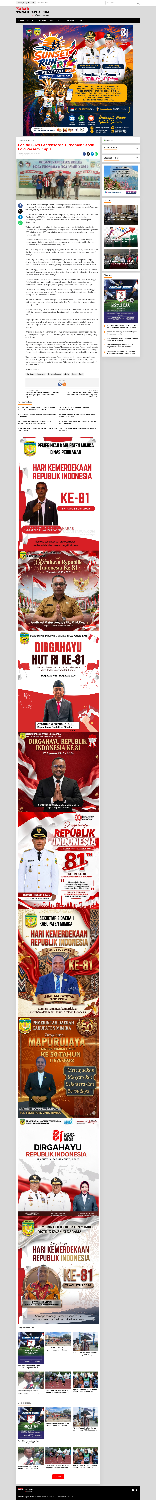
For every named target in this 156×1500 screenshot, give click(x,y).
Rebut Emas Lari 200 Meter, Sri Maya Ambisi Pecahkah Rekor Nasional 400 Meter (34, 422)
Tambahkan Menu (42, 3)
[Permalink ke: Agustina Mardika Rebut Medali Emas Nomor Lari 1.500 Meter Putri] (86, 1380)
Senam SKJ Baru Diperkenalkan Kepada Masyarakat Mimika (74, 408)
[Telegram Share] (92, 154)
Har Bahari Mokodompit (36, 374)
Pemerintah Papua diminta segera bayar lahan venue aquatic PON (77, 415)
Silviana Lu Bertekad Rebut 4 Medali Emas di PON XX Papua (77, 429)
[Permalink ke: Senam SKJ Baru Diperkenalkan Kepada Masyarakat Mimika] (58, 1339)
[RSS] (64, 384)
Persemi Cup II (77, 374)
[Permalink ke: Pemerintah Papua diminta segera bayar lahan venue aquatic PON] (31, 1380)
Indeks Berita (41, 1497)
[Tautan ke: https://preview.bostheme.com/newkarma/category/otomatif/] (137, 158)
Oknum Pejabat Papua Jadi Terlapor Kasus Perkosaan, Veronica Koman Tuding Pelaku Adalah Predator (82, 393)
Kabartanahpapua (54, 374)
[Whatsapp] (96, 154)
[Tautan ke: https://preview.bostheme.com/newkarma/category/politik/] (137, 147)
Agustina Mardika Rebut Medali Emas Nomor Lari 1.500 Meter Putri (77, 422)
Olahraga (21, 155)
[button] (138, 3)
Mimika (66, 374)
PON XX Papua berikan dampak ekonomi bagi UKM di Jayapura (37, 415)
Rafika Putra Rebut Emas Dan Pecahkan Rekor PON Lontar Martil (37, 429)
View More (58, 1477)
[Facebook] (60, 384)
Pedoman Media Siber (65, 1497)
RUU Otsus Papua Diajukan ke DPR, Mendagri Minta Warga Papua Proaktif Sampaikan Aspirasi (42, 393)
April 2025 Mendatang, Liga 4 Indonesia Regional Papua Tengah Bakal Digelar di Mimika (36, 408)
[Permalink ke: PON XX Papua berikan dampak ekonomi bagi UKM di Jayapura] (86, 1341)
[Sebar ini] (84, 154)
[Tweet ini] (88, 154)
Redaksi (51, 1497)
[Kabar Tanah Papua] (32, 12)
